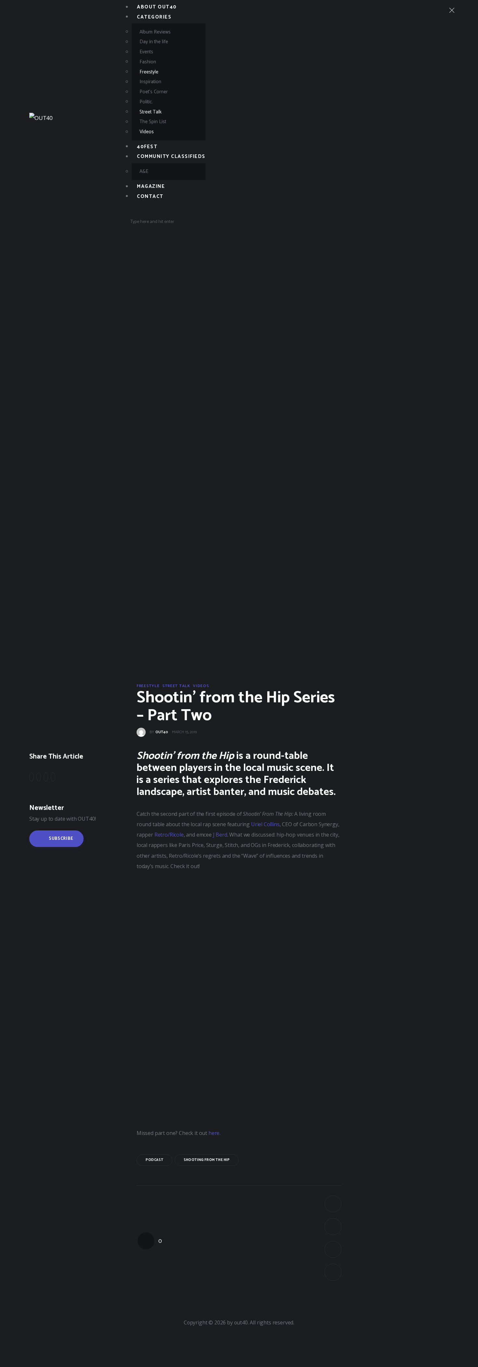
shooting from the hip (207, 1160)
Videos (201, 686)
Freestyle (148, 686)
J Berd (220, 834)
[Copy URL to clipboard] (53, 777)
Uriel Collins (265, 824)
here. (215, 1133)
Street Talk (176, 686)
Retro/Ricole (169, 834)
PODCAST (154, 1160)
